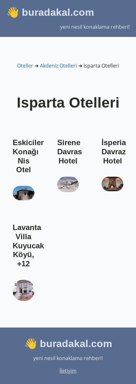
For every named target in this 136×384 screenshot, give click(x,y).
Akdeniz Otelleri (58, 65)
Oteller (25, 65)
